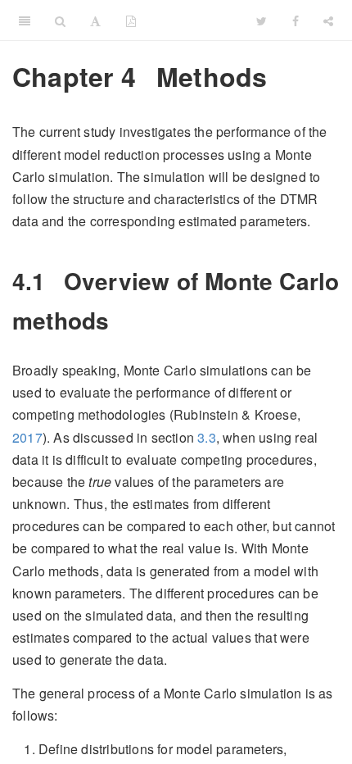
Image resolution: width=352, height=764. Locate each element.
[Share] (328, 20)
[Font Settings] (95, 20)
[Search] (60, 20)
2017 (27, 437)
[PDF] (131, 20)
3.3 (206, 437)
